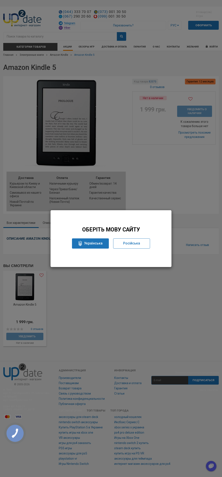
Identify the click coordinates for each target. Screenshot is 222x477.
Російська (131, 243)
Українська (93, 243)
